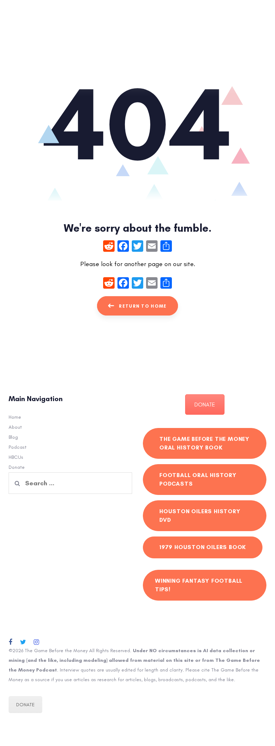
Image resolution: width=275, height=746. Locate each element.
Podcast (17, 447)
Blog (13, 437)
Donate (17, 467)
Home (15, 417)
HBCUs (16, 457)
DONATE (204, 404)
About (15, 427)
